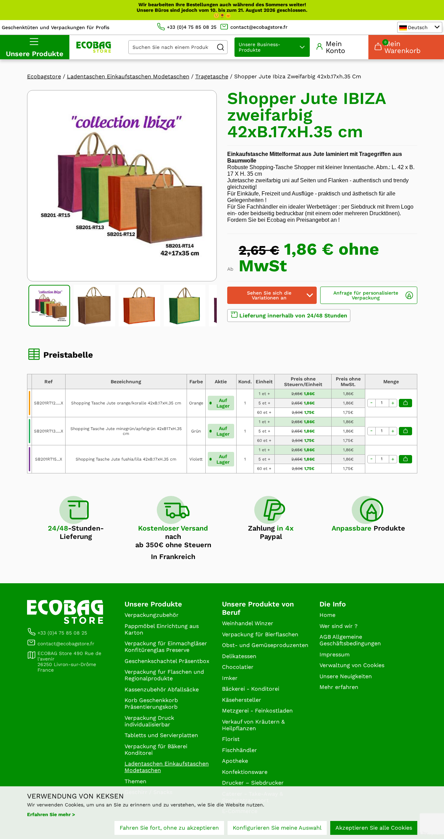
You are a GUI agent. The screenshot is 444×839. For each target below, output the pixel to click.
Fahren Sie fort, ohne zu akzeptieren (169, 827)
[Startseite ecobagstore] (93, 47)
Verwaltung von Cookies (351, 665)
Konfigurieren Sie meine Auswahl (277, 827)
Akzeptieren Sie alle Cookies (373, 827)
